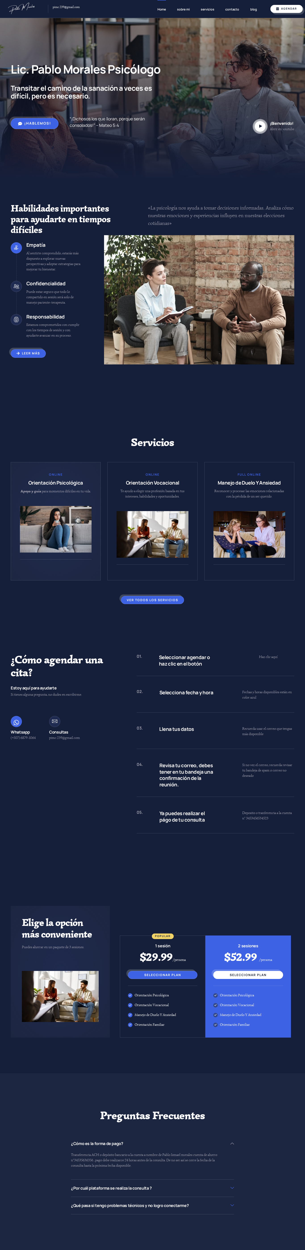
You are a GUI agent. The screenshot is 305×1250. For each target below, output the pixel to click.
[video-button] (260, 126)
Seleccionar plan (162, 975)
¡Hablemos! (37, 123)
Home (161, 9)
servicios (207, 9)
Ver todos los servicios (152, 600)
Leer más (31, 353)
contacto (232, 9)
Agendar (289, 8)
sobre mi (183, 9)
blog (253, 9)
